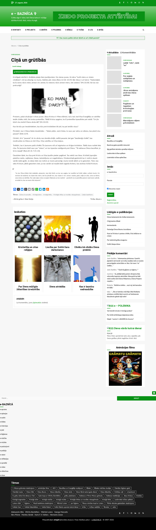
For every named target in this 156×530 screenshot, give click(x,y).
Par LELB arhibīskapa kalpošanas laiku (120, 315)
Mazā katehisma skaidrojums (43, 503)
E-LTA (90, 30)
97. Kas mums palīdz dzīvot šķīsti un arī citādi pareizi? (78, 38)
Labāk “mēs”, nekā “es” (114, 62)
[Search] (143, 30)
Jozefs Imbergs (17, 66)
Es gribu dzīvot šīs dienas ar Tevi (23, 496)
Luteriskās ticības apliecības (116, 157)
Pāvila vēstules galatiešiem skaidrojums (120, 503)
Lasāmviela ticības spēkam (116, 153)
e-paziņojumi (4, 446)
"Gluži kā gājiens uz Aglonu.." (128, 270)
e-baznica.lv (131, 492)
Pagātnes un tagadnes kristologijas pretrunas (114, 106)
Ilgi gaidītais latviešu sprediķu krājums (120, 149)
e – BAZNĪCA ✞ (24, 13)
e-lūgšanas (3, 434)
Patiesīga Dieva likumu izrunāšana (119, 229)
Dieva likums (41, 492)
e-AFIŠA (100, 30)
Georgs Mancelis (61, 512)
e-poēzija (3, 451)
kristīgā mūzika (61, 499)
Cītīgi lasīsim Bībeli (113, 221)
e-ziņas (2, 475)
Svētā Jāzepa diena (113, 244)
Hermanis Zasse (56, 515)
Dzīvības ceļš (118, 492)
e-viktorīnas (4, 471)
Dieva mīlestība (55, 492)
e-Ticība (80, 30)
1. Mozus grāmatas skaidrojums (23, 488)
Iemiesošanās (111, 225)
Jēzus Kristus (128, 496)
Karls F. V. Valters (41, 515)
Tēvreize (106, 507)
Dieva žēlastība (105, 492)
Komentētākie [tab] (129, 52)
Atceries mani (114, 189)
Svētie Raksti (46, 507)
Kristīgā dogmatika (19, 499)
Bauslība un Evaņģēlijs (114, 141)
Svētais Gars (16, 507)
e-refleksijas (15, 54)
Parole (109, 180)
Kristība (139, 496)
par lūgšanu (75, 503)
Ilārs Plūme (15, 515)
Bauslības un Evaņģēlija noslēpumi (71, 488)
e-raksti (126, 101)
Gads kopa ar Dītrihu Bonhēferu (49, 496)
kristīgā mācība (47, 499)
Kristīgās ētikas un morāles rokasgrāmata (67, 195)
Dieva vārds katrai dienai (127, 328)
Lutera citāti (16, 503)
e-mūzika (3, 442)
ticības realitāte (94, 507)
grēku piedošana (70, 496)
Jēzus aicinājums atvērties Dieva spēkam (114, 91)
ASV (54, 488)
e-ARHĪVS (43, 30)
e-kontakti (16, 30)
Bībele (88, 488)
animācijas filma (43, 488)
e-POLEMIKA (56, 30)
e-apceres (126, 73)
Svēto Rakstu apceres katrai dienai (66, 507)
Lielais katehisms (87, 195)
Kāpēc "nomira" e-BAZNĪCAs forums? (120, 319)
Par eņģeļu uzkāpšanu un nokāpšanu (114, 77)
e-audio (2, 418)
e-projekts (30, 30)
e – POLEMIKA (122, 305)
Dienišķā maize (17, 492)
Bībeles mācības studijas (102, 488)
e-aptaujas (3, 413)
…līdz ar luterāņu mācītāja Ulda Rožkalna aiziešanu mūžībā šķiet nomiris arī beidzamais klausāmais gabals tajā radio (123, 294)
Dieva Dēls (30, 492)
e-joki (2, 430)
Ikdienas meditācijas (113, 496)
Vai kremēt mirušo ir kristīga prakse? (119, 311)
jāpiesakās (37, 303)
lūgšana (27, 503)
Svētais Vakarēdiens (31, 507)
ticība (84, 507)
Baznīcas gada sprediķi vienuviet (118, 145)
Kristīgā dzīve (37, 195)
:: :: (96, 520)
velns (114, 507)
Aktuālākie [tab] (113, 52)
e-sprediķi (3, 463)
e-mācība (3, 438)
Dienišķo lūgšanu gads (122, 488)
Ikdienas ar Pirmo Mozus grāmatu (91, 496)
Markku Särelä (27, 515)
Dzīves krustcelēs (25, 195)
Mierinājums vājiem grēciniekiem (114, 120)
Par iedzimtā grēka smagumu (117, 240)
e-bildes (2, 422)
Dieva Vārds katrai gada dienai (86, 492)
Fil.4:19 (109, 333)
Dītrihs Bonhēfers (32, 512)
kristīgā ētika (47, 195)
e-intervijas (4, 426)
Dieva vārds (68, 492)
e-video (2, 467)
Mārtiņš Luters (62, 503)
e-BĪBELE (68, 30)
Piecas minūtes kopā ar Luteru (92, 503)
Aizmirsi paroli (112, 203)
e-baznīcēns (112, 172)
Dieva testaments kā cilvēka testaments (120, 217)
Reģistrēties (111, 200)
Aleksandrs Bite (17, 512)
